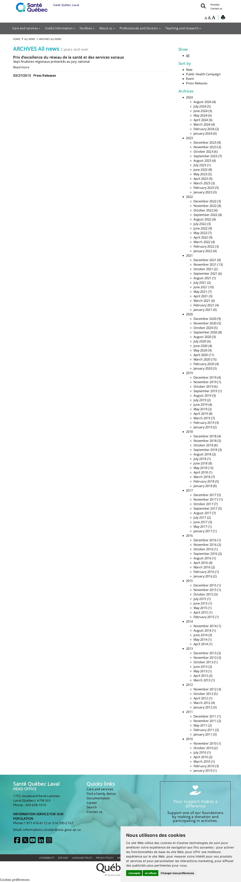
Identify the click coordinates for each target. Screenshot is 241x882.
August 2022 (202, 219)
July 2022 (200, 224)
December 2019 (205, 377)
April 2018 (201, 472)
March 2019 (202, 418)
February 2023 (204, 188)
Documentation (98, 798)
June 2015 (201, 603)
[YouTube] (33, 841)
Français (215, 4)
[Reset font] (209, 18)
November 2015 (205, 590)
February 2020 (204, 364)
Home (16, 39)
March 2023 (202, 183)
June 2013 (201, 667)
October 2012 (203, 694)
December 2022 (205, 201)
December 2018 (205, 436)
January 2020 (203, 368)
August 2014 (202, 630)
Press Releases (197, 83)
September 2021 (205, 273)
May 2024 (200, 115)
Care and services (25, 28)
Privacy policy (104, 858)
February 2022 (204, 246)
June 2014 (201, 635)
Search (92, 807)
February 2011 (204, 730)
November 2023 (205, 147)
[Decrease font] (205, 18)
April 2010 (201, 757)
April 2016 (201, 563)
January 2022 (203, 251)
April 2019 (201, 414)
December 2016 (205, 540)
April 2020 (201, 355)
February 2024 (204, 129)
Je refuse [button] (150, 873)
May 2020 (200, 350)
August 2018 (202, 454)
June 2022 (201, 228)
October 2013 (203, 662)
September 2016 (205, 554)
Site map (63, 858)
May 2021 (200, 292)
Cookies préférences (15, 880)
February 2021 (204, 305)
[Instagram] (49, 841)
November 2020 (205, 323)
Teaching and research (181, 28)
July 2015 (200, 599)
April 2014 (201, 644)
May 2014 (200, 639)
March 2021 (202, 301)
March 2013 (202, 680)
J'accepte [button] (134, 873)
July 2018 (200, 459)
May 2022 (200, 233)
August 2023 (202, 161)
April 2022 (201, 237)
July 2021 (200, 283)
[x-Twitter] (25, 841)
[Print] (223, 18)
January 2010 (203, 770)
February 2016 (204, 572)
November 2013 (205, 658)
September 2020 (205, 332)
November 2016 (205, 545)
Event (190, 79)
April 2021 (201, 296)
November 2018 (205, 441)
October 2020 (203, 328)
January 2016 (203, 576)
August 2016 (202, 558)
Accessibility (46, 858)
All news (29, 39)
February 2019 (204, 423)
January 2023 (203, 192)
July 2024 (200, 106)
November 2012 (205, 689)
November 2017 (205, 499)
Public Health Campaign (203, 74)
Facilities (86, 28)
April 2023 (201, 179)
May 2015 (200, 608)
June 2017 (201, 522)
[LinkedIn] (41, 841)
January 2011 (203, 734)
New (189, 70)
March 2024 (202, 124)
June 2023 (201, 170)
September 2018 (205, 450)
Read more (21, 67)
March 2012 (202, 703)
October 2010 (203, 748)
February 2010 (204, 766)
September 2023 (205, 156)
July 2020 (200, 341)
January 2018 (203, 486)
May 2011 (200, 725)
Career (92, 802)
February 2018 (204, 481)
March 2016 (202, 567)
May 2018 (200, 468)
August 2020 (202, 337)
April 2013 (201, 676)
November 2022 (205, 206)
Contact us (216, 8)
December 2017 (205, 495)
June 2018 (201, 463)
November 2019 (205, 382)
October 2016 (203, 549)
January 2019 (203, 427)
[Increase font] (213, 18)
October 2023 (203, 151)
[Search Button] (204, 7)
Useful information (58, 28)
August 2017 (202, 513)
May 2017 (200, 526)
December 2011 (205, 716)
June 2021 (201, 287)
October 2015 (203, 594)
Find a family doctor (101, 793)
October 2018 (203, 445)
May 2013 (200, 671)
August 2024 (202, 102)
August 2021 (202, 278)
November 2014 (205, 626)
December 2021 (205, 260)
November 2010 (205, 743)
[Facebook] (17, 841)
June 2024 (201, 111)
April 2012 (201, 698)
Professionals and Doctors (139, 28)
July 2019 (200, 400)
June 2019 (201, 405)
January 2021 (203, 310)
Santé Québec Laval (36, 784)
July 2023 (200, 165)
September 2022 (205, 215)
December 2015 (205, 585)
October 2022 (203, 210)
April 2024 (201, 120)
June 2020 (201, 346)
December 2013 (205, 653)
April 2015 (201, 612)
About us (105, 28)
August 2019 (202, 395)
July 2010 (200, 752)
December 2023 (205, 142)
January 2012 (203, 707)
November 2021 (205, 264)
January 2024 (203, 133)
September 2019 (205, 391)
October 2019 (203, 386)
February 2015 (204, 617)
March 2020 (202, 359)
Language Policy (82, 858)
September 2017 (205, 508)
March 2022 (202, 242)
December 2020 (205, 319)
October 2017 (203, 504)
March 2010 (202, 761)
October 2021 (203, 269)
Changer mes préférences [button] (177, 873)
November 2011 (205, 721)
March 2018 (202, 477)
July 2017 (200, 517)
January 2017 (203, 531)
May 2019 (200, 409)
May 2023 (200, 174)
